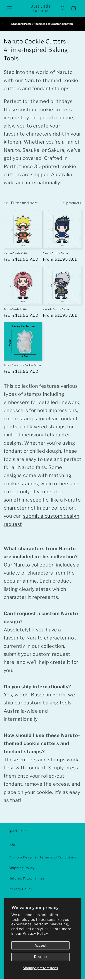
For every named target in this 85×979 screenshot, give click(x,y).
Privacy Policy (20, 889)
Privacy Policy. (36, 933)
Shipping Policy (22, 868)
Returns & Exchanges (27, 878)
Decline (40, 956)
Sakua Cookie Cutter (16, 309)
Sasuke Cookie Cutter (55, 253)
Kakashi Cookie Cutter (56, 309)
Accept (40, 945)
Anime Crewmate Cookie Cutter (22, 365)
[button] (9, 8)
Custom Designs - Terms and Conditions (42, 857)
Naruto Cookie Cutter (16, 253)
